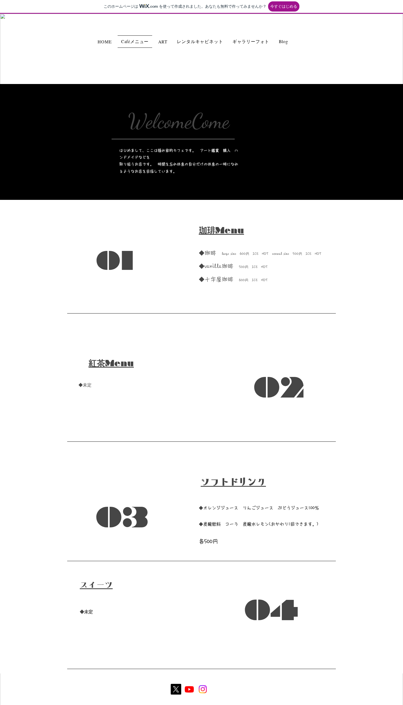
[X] (176, 689)
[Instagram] (202, 689)
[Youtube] (189, 689)
